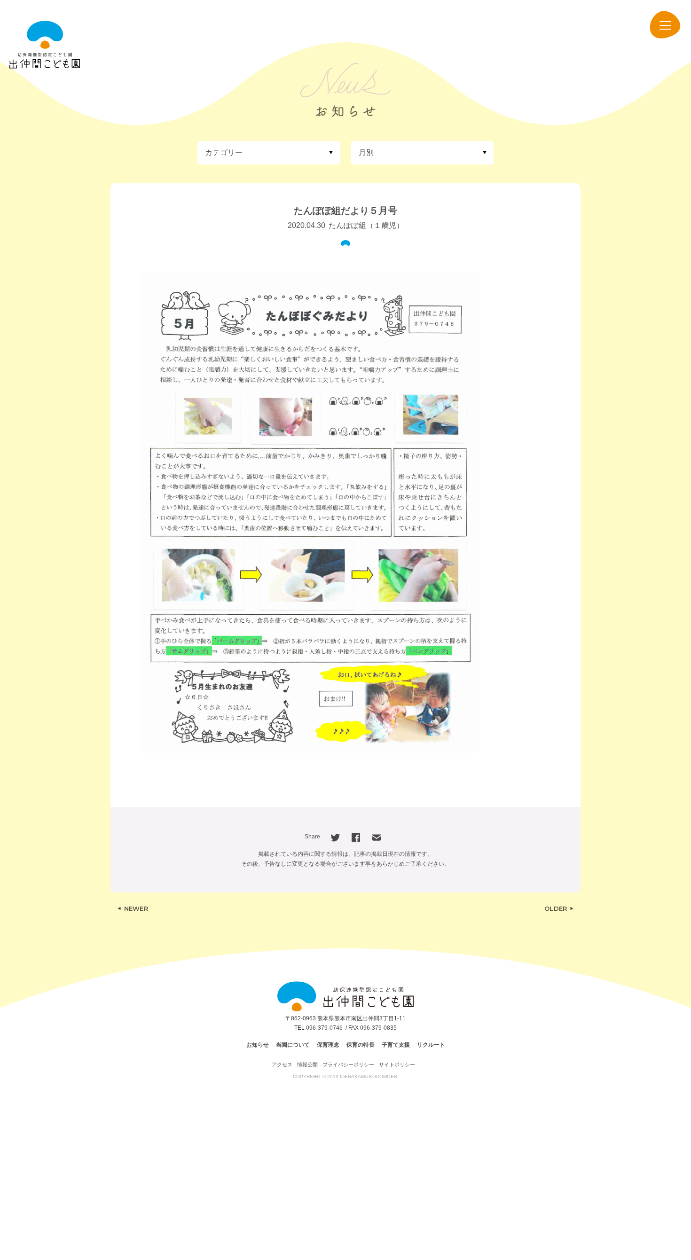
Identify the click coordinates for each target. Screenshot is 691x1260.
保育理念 (328, 1044)
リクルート (431, 1044)
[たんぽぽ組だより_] (309, 513)
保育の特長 (360, 1044)
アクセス (282, 1064)
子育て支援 (396, 1044)
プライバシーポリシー (348, 1064)
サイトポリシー (397, 1064)
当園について (293, 1044)
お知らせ (257, 1044)
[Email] (376, 837)
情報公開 (307, 1064)
